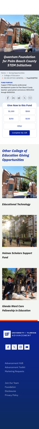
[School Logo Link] (18, 334)
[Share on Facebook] (8, 98)
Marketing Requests (14, 371)
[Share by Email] (30, 98)
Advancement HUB (14, 363)
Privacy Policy (11, 395)
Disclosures (10, 391)
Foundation (10, 387)
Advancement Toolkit (15, 367)
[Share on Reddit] (19, 98)
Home (3, 73)
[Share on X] (25, 98)
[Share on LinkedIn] (14, 98)
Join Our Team (12, 382)
